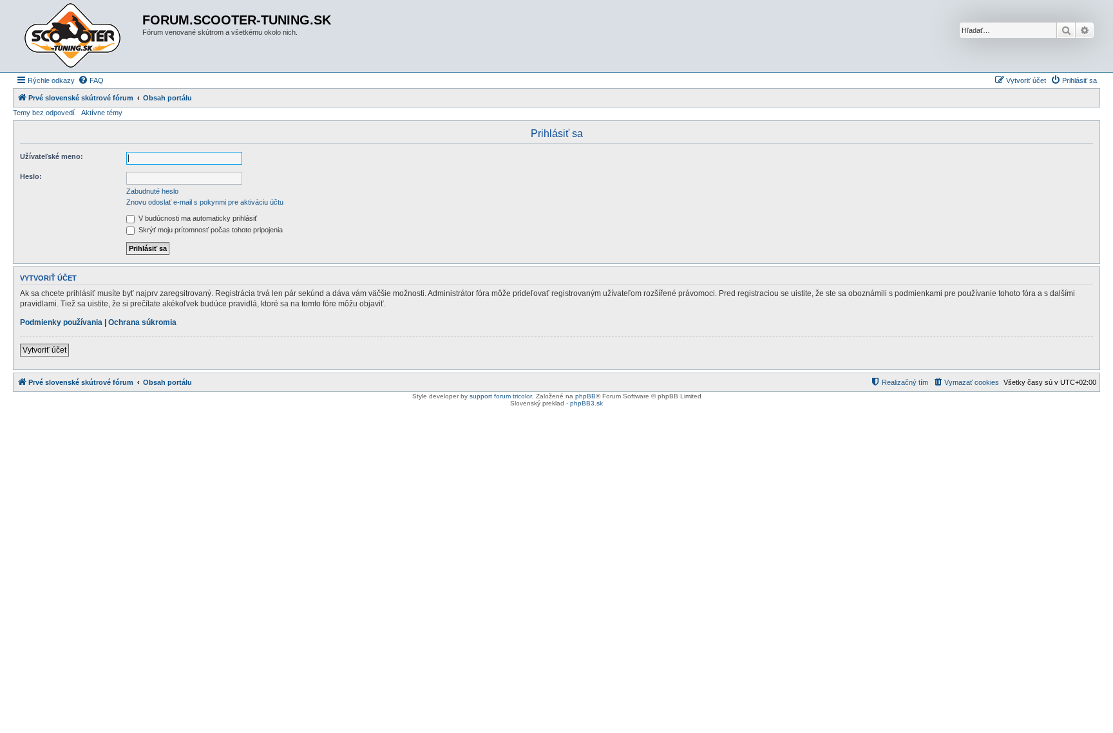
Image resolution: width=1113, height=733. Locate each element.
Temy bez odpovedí (44, 112)
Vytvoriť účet (44, 350)
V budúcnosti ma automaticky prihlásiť (197, 218)
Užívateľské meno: (51, 156)
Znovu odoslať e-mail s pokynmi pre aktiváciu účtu (204, 202)
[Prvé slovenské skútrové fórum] (79, 36)
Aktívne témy (101, 112)
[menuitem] (91, 80)
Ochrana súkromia (142, 322)
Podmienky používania (61, 322)
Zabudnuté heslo (152, 191)
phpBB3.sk (586, 403)
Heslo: (31, 176)
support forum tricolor (501, 396)
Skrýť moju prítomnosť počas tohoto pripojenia (210, 230)
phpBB (585, 396)
